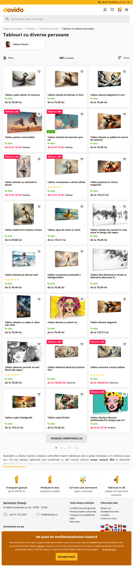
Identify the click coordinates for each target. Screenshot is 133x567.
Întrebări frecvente (110, 511)
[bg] (124, 529)
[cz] (111, 525)
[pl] (103, 529)
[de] (107, 529)
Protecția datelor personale (83, 511)
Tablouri (30, 28)
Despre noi (106, 508)
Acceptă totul (66, 556)
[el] (116, 529)
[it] (111, 529)
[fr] (120, 529)
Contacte (105, 514)
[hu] (107, 525)
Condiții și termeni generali (82, 508)
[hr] (116, 525)
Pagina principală (12, 28)
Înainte (76, 448)
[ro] (120, 525)
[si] (124, 525)
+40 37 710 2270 (17, 514)
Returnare (74, 521)
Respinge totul (109, 549)
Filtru (11, 57)
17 (69, 447)
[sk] (103, 525)
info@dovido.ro (49, 514)
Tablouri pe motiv (48, 28)
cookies (40, 546)
